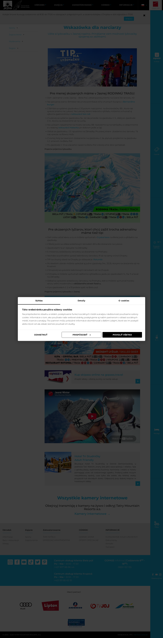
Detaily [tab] (81, 300)
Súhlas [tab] (39, 300)
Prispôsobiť (80, 335)
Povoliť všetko (122, 335)
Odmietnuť (40, 335)
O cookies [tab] (124, 300)
